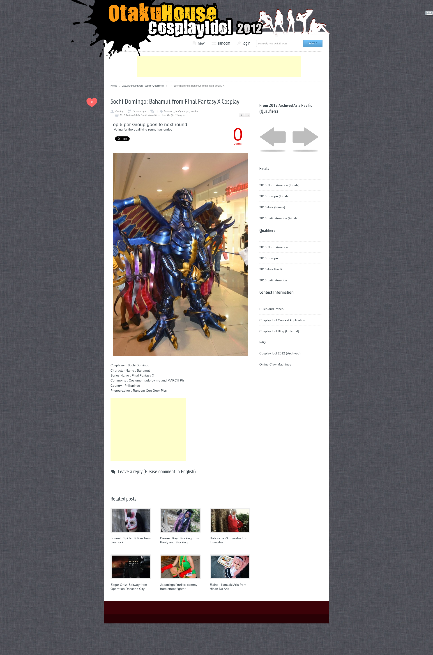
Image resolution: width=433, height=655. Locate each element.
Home (114, 85)
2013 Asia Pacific (271, 269)
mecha (194, 111)
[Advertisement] (219, 66)
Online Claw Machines (275, 364)
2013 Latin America (273, 280)
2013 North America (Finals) (279, 185)
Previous (242, 115)
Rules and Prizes (271, 309)
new (201, 43)
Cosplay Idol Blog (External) (279, 331)
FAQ (262, 342)
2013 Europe (268, 258)
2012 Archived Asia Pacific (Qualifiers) (143, 85)
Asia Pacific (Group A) (174, 115)
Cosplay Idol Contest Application (282, 320)
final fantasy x (182, 111)
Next (247, 115)
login (246, 43)
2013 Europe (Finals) (274, 196)
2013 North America (273, 247)
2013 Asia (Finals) (272, 207)
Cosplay (119, 111)
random (224, 43)
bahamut (168, 111)
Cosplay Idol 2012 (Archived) (280, 353)
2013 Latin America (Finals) (279, 218)
